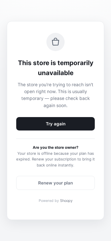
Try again (55, 123)
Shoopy (66, 200)
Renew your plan (55, 183)
